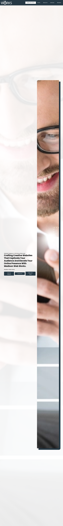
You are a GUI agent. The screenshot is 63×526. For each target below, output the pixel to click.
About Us (45, 2)
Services (52, 2)
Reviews (59, 2)
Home (38, 2)
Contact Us (19, 273)
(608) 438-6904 (30, 2)
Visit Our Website (9, 273)
